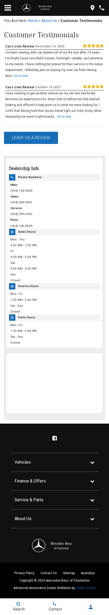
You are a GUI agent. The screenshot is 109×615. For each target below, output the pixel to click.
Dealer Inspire (86, 588)
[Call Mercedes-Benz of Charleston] (101, 8)
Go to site (21, 76)
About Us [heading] (23, 518)
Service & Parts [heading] (29, 499)
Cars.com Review (19, 46)
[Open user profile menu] (91, 607)
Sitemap (69, 573)
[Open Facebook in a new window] (54, 438)
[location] (92, 8)
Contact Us (48, 573)
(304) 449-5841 (21, 202)
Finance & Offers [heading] (30, 481)
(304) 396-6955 (21, 214)
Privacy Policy (24, 573)
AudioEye (88, 573)
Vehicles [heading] (23, 462)
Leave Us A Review (31, 137)
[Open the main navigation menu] (8, 8)
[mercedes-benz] (26, 8)
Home (33, 21)
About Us (49, 21)
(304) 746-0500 (21, 190)
